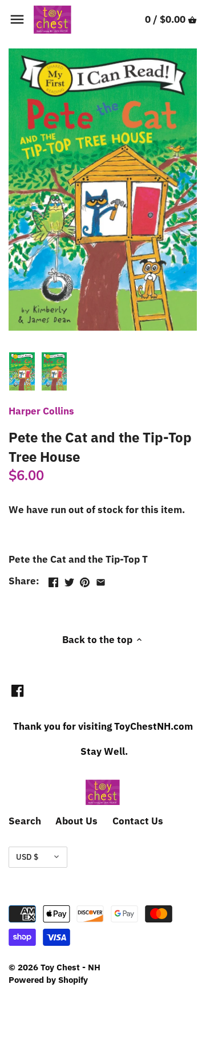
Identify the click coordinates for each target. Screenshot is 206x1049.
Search (25, 821)
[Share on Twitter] (69, 580)
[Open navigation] (17, 19)
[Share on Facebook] (53, 580)
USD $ (27, 857)
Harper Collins (41, 411)
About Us (76, 821)
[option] (22, 372)
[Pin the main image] (85, 580)
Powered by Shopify (48, 979)
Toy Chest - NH (70, 967)
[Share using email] (101, 580)
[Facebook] (17, 690)
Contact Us (137, 821)
